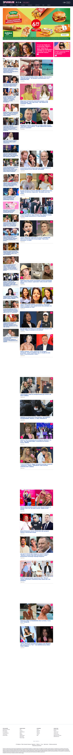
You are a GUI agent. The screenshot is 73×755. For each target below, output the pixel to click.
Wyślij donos (26, 2)
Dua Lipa (21, 730)
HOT (4, 58)
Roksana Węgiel (22, 737)
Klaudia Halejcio (5, 735)
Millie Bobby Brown (56, 736)
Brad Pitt (55, 730)
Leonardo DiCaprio (56, 734)
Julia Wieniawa (5, 734)
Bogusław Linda (56, 729)
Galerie (23, 5)
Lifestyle (37, 5)
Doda (20, 729)
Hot (43, 5)
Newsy (11, 5)
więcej (48, 5)
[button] (64, 2)
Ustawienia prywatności (36, 745)
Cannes (38, 734)
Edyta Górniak (22, 736)
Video (17, 5)
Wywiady (5, 5)
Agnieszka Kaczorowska (6, 729)
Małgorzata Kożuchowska (57, 735)
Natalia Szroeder (22, 735)
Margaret (21, 734)
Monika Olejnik (5, 730)
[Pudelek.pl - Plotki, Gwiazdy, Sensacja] (9, 2)
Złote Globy (38, 730)
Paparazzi (30, 5)
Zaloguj (68, 2)
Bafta (37, 735)
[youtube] (20, 2)
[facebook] (16, 2)
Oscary (38, 729)
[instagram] (18, 2)
